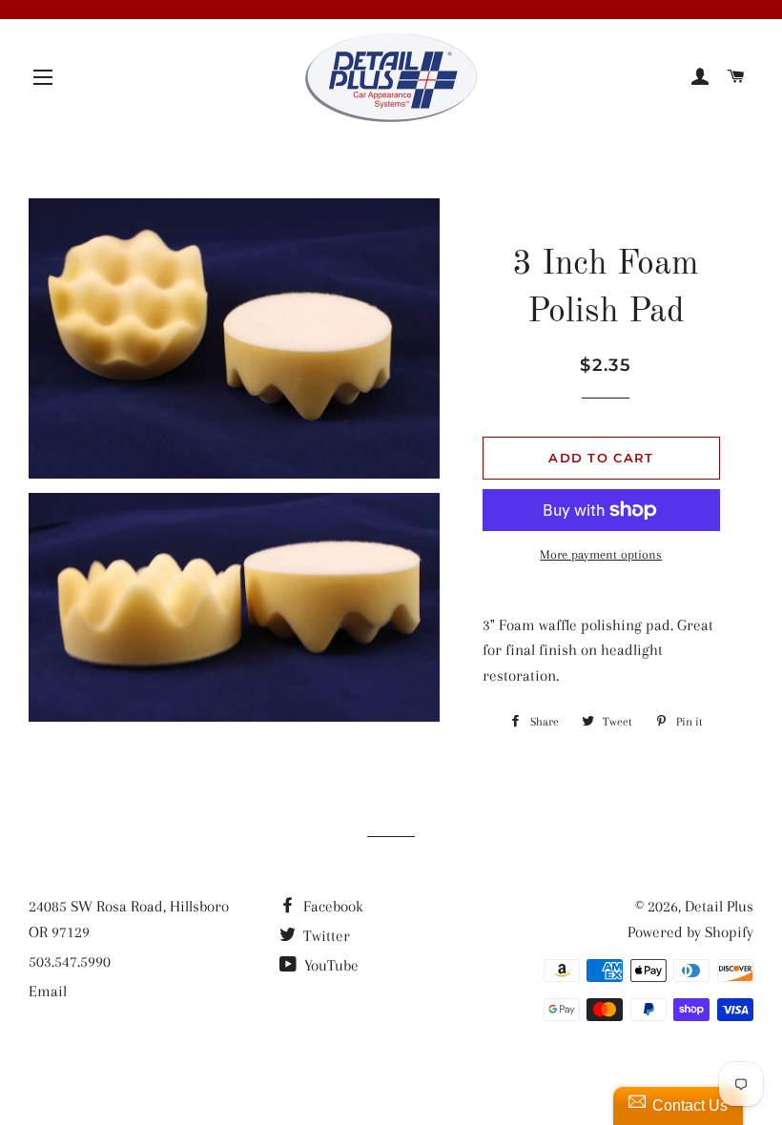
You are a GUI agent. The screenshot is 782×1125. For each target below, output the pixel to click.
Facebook (331, 906)
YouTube (329, 965)
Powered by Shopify (690, 932)
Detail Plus (719, 906)
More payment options (601, 554)
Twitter (324, 936)
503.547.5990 (70, 961)
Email (48, 991)
